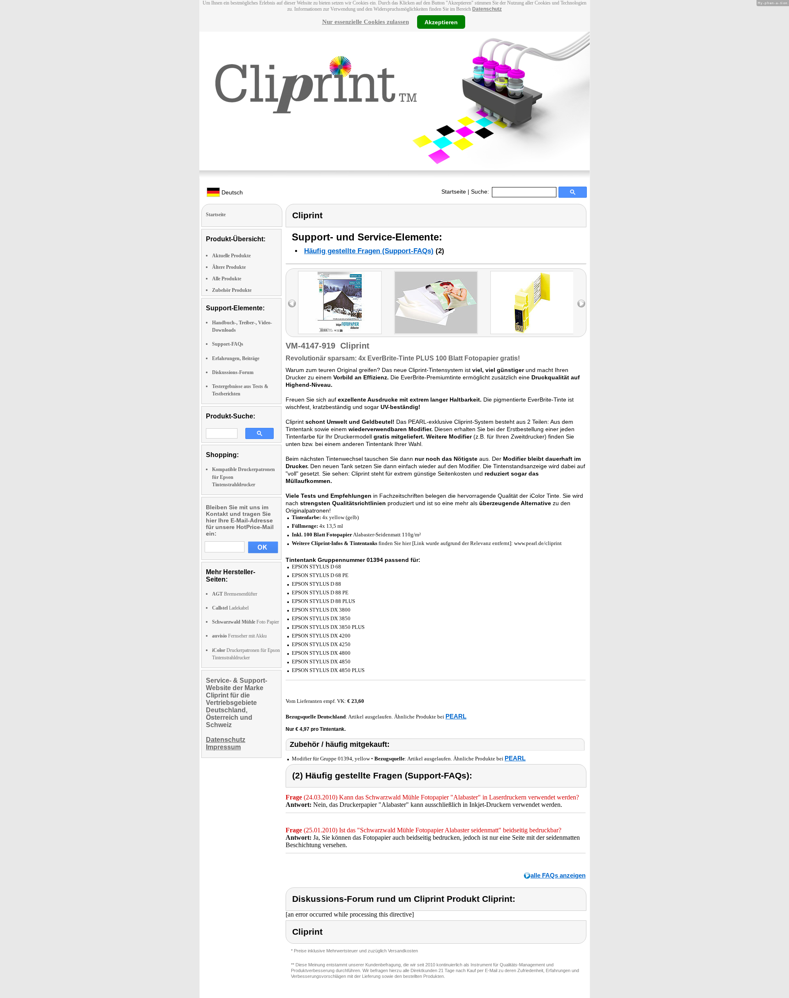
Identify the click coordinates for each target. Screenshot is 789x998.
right (581, 303)
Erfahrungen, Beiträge (235, 358)
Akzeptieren (441, 21)
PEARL (455, 716)
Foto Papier (245, 622)
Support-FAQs (227, 344)
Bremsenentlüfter (234, 594)
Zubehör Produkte (231, 290)
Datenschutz (487, 9)
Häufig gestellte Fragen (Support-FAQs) (369, 251)
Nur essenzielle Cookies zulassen (365, 21)
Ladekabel (230, 608)
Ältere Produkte (229, 267)
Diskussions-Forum (233, 372)
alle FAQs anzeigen (558, 875)
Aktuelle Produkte (231, 256)
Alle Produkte (226, 279)
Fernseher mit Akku (239, 636)
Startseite (453, 191)
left (292, 303)
